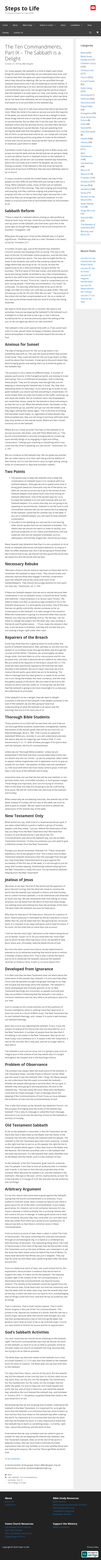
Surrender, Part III (15, 1480)
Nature (84, 173)
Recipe (84, 185)
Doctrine (85, 95)
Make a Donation (61, 1527)
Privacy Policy (93, 1547)
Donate (5, 32)
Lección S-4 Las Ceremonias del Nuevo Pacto (88, 261)
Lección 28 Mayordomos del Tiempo (87, 288)
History (84, 142)
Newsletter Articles (62, 1514)
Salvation (85, 189)
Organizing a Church (15, 1536)
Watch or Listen (46, 25)
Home (5, 25)
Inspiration (86, 146)
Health (84, 138)
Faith (83, 124)
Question (85, 181)
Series (83, 192)
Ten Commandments (28, 1477)
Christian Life (87, 70)
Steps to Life (22, 8)
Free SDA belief (88, 131)
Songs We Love (88, 210)
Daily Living (86, 88)
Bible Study (27, 25)
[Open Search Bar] (90, 32)
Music (84, 170)
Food (83, 127)
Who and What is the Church (18, 1533)
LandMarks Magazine (63, 1511)
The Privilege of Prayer (17, 1483)
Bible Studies (59, 1501)
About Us (9, 1501)
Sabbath (15, 1477)
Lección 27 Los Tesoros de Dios (88, 298)
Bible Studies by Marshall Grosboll (70, 1504)
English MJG (86, 106)
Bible (10, 1475)
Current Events (88, 81)
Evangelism (86, 113)
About (15, 25)
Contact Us (18, 32)
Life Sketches (87, 163)
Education (86, 102)
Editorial (85, 98)
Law (9, 1477)
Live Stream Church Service (18, 1527)
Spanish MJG (87, 217)
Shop (89, 25)
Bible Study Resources (64, 1507)
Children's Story (88, 63)
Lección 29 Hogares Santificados (87, 278)
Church (84, 77)
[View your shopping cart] (97, 32)
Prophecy (85, 177)
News (63, 25)
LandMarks (75, 25)
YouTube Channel (13, 1530)
